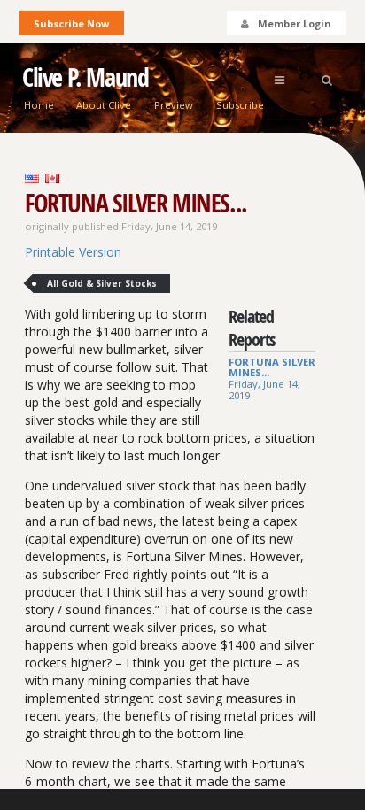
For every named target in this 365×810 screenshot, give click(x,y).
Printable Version (73, 251)
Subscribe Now (71, 23)
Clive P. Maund (85, 77)
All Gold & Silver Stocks (102, 283)
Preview (173, 105)
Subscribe (240, 105)
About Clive (103, 105)
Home (39, 105)
